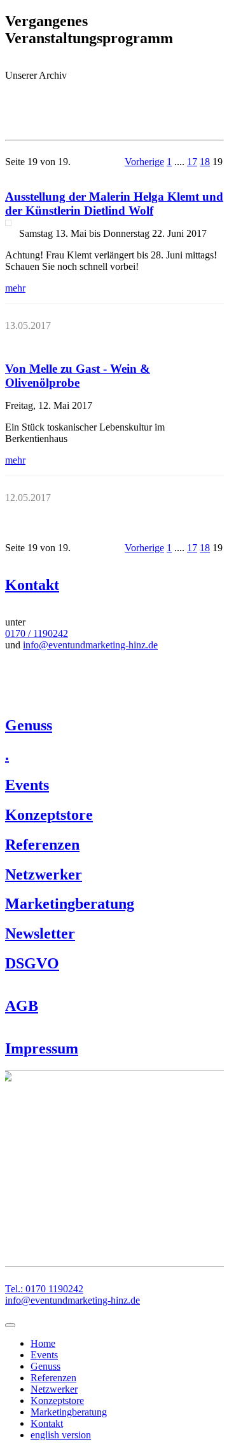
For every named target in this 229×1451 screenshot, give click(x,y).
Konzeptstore (49, 814)
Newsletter (40, 933)
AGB (21, 1006)
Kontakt (32, 585)
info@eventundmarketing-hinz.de (90, 644)
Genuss (28, 725)
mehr (15, 288)
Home (43, 1343)
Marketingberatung (69, 903)
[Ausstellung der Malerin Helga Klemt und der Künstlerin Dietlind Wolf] (8, 223)
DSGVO (32, 963)
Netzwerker (43, 874)
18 (205, 161)
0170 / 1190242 (36, 633)
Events (27, 785)
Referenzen (42, 844)
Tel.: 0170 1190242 (44, 1288)
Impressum (41, 1048)
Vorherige (144, 161)
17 (192, 161)
